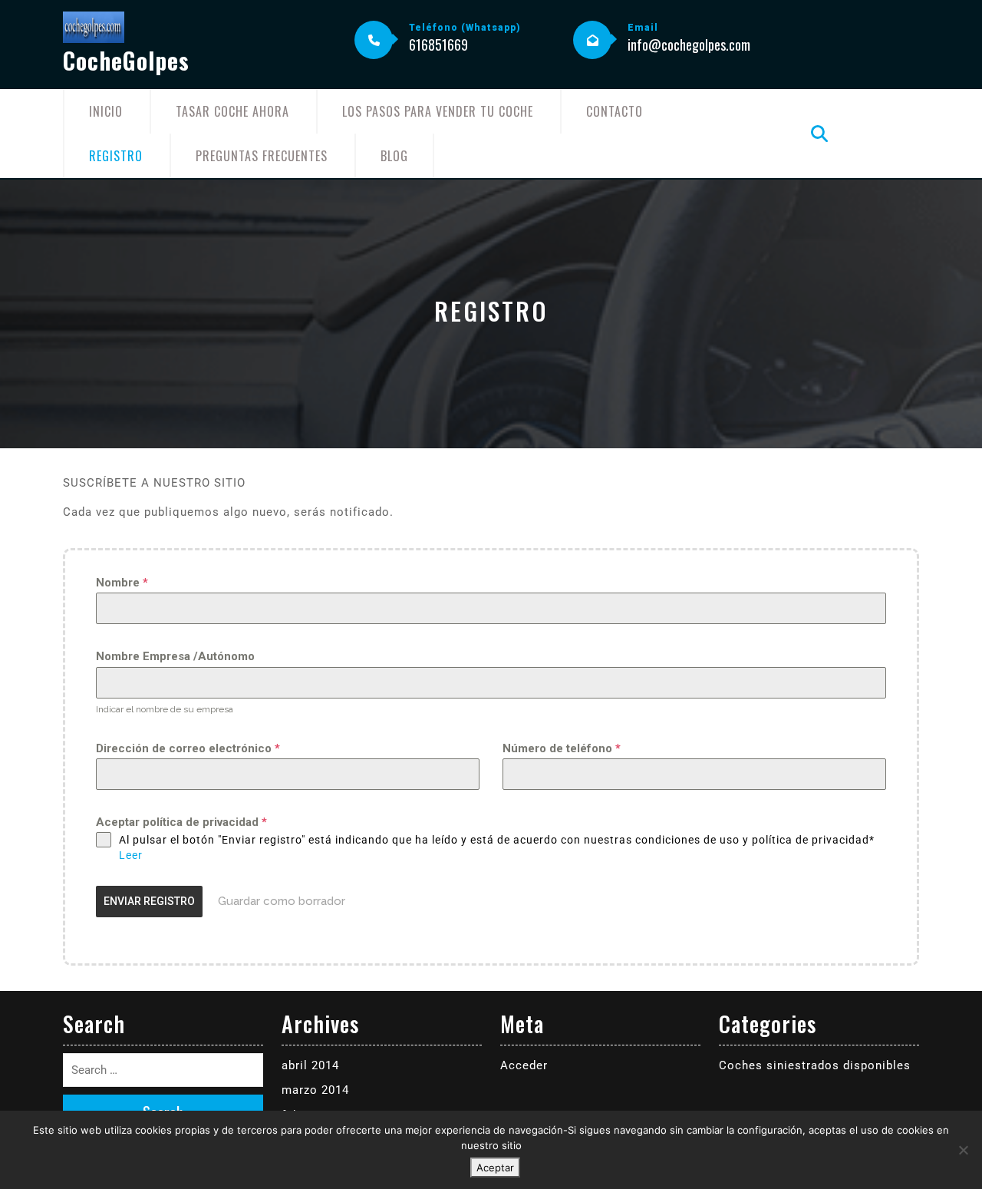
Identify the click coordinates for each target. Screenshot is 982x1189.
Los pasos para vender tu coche (437, 111)
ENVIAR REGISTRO (149, 901)
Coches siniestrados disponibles (815, 1065)
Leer (131, 855)
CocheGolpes (126, 60)
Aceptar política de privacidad (181, 822)
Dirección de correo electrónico (188, 748)
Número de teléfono (562, 748)
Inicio (106, 111)
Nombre (122, 583)
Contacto (614, 111)
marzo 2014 (315, 1090)
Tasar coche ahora (232, 111)
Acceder (524, 1065)
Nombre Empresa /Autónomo (175, 656)
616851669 (438, 44)
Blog (394, 156)
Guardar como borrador (281, 901)
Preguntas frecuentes (262, 156)
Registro (116, 156)
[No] (962, 1150)
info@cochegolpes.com (689, 44)
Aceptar (495, 1167)
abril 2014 (310, 1065)
